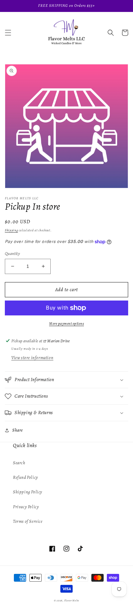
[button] (8, 33)
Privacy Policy (26, 507)
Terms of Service (28, 521)
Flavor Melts (71, 600)
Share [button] (17, 430)
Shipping (11, 230)
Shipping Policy (27, 492)
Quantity (12, 253)
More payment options (66, 323)
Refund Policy (25, 477)
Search (19, 463)
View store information (32, 358)
